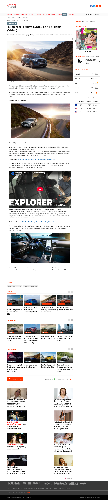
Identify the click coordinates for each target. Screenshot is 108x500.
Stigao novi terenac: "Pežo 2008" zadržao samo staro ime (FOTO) (37, 159)
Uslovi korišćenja (16, 492)
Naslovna (9, 14)
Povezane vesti (12, 320)
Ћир (97, 6)
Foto (63, 488)
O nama (9, 492)
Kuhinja (31, 14)
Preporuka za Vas (12, 385)
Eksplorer (26, 286)
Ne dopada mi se (64, 379)
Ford (20, 286)
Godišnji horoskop (90, 56)
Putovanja (38, 14)
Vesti (8, 17)
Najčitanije (85, 21)
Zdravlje (16, 14)
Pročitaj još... (11, 291)
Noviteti (19, 17)
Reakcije (92, 21)
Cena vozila (34, 286)
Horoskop (68, 488)
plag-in (15, 286)
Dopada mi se (48, 379)
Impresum (23, 492)
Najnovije (78, 21)
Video (60, 488)
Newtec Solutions (90, 497)
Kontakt (28, 492)
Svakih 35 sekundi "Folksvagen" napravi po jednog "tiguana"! (36, 222)
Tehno (60, 14)
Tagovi (10, 282)
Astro (45, 14)
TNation (98, 497)
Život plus (24, 14)
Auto (64, 14)
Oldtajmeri (25, 17)
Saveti (13, 17)
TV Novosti (71, 14)
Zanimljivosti (52, 14)
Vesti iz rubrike (12, 349)
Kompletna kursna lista (93, 98)
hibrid (9, 286)
